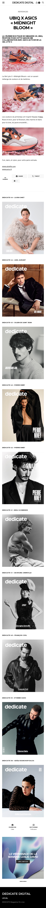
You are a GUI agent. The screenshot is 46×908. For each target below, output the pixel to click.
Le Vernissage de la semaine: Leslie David (23, 855)
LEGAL (5, 898)
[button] (20, 881)
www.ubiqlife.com (9, 166)
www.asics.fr (7, 169)
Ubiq (40, 36)
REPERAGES (23, 12)
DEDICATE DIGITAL (23, 2)
